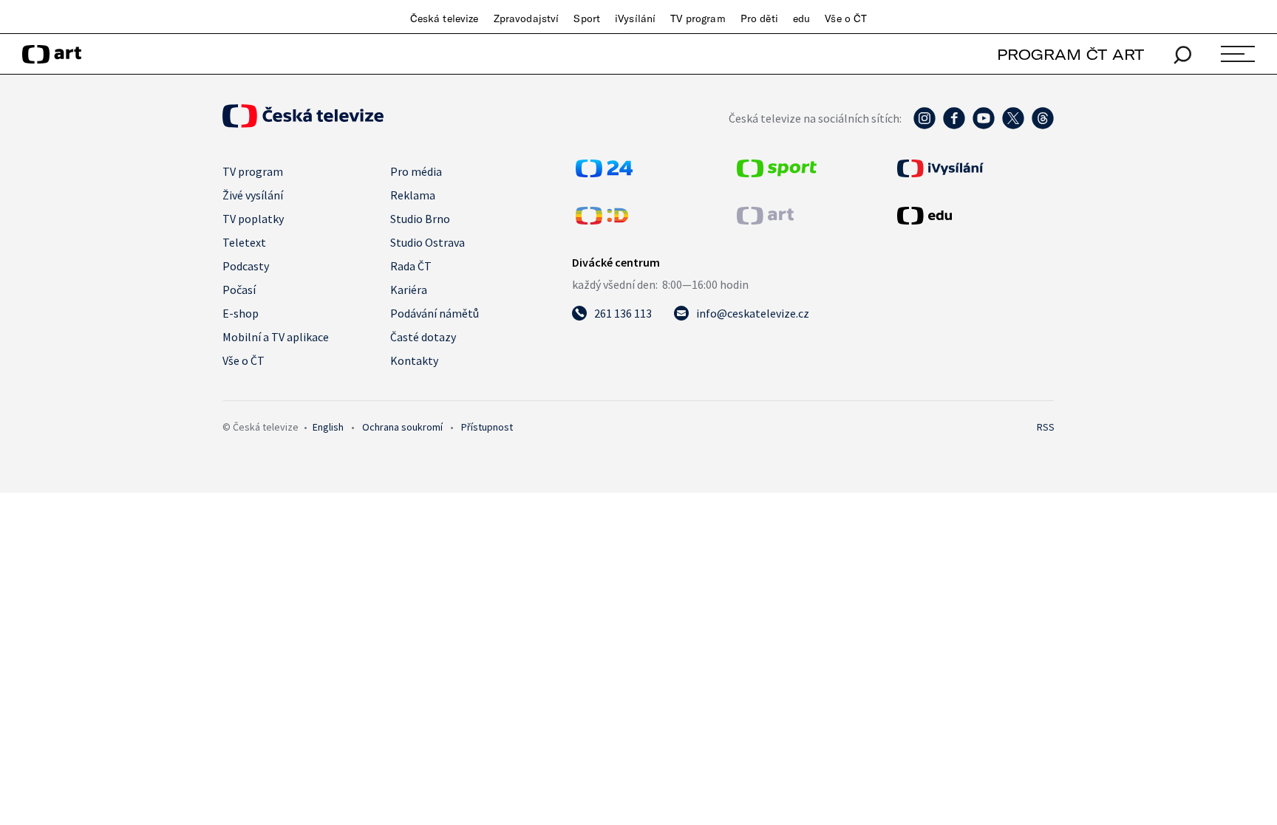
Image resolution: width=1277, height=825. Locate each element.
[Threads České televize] (1043, 125)
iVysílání (635, 18)
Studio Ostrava (427, 242)
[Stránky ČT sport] (777, 172)
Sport (586, 18)
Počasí (239, 289)
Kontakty (414, 360)
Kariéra (408, 289)
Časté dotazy (423, 336)
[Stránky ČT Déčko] (602, 220)
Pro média (416, 171)
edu (801, 18)
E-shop (240, 313)
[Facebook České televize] (954, 125)
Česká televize (444, 18)
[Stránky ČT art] (765, 220)
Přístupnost (487, 427)
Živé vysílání (252, 195)
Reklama (412, 195)
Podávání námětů (434, 313)
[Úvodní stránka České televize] (303, 123)
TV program (697, 18)
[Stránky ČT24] (604, 172)
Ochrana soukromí (402, 427)
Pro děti (759, 18)
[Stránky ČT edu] (974, 216)
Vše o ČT (846, 18)
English (328, 427)
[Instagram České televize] (924, 125)
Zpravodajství (526, 18)
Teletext (244, 242)
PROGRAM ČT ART (1070, 54)
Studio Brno (420, 218)
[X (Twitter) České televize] (1013, 125)
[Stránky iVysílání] (974, 168)
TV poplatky (253, 218)
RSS (1046, 427)
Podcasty (245, 266)
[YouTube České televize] (983, 125)
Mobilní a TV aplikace (275, 336)
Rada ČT (411, 266)
